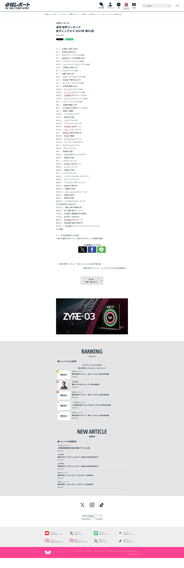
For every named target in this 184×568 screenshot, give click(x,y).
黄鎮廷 (66, 195)
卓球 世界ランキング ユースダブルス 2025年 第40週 (104, 268)
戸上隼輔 (66, 108)
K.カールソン (70, 192)
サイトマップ (78, 551)
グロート (67, 129)
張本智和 (65, 58)
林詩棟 (64, 52)
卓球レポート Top (50, 14)
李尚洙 (66, 135)
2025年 (83, 14)
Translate (99, 519)
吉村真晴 (67, 219)
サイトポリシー (88, 551)
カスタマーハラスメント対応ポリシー (128, 551)
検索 (170, 6)
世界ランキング (73, 14)
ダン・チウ (68, 89)
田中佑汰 (67, 164)
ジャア (66, 120)
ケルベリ (67, 98)
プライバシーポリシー (100, 551)
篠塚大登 (66, 132)
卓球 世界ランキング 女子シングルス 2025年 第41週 (80, 264)
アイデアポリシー (112, 551)
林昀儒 (65, 80)
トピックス (62, 14)
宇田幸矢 (67, 126)
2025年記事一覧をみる (91, 280)
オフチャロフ (69, 139)
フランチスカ (69, 92)
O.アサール (67, 145)
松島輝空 (67, 95)
